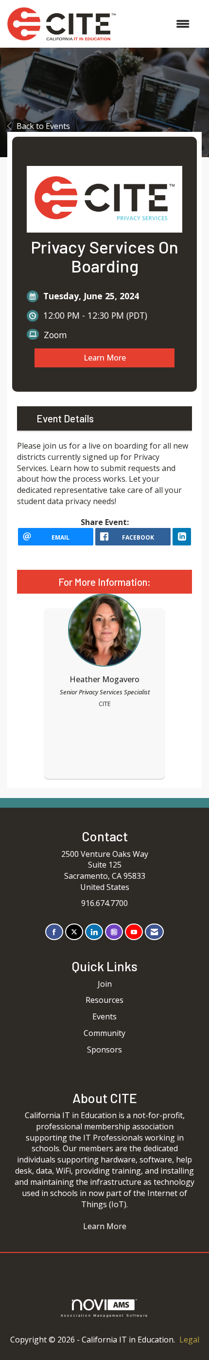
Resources (104, 1000)
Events (104, 1016)
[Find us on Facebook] (54, 932)
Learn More (105, 357)
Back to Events (43, 126)
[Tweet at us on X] (74, 932)
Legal (189, 1339)
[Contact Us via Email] (154, 932)
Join (105, 984)
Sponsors (104, 1049)
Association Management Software (104, 1315)
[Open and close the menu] (157, 24)
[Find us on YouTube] (134, 932)
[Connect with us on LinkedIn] (94, 932)
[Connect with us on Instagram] (114, 932)
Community (104, 1033)
